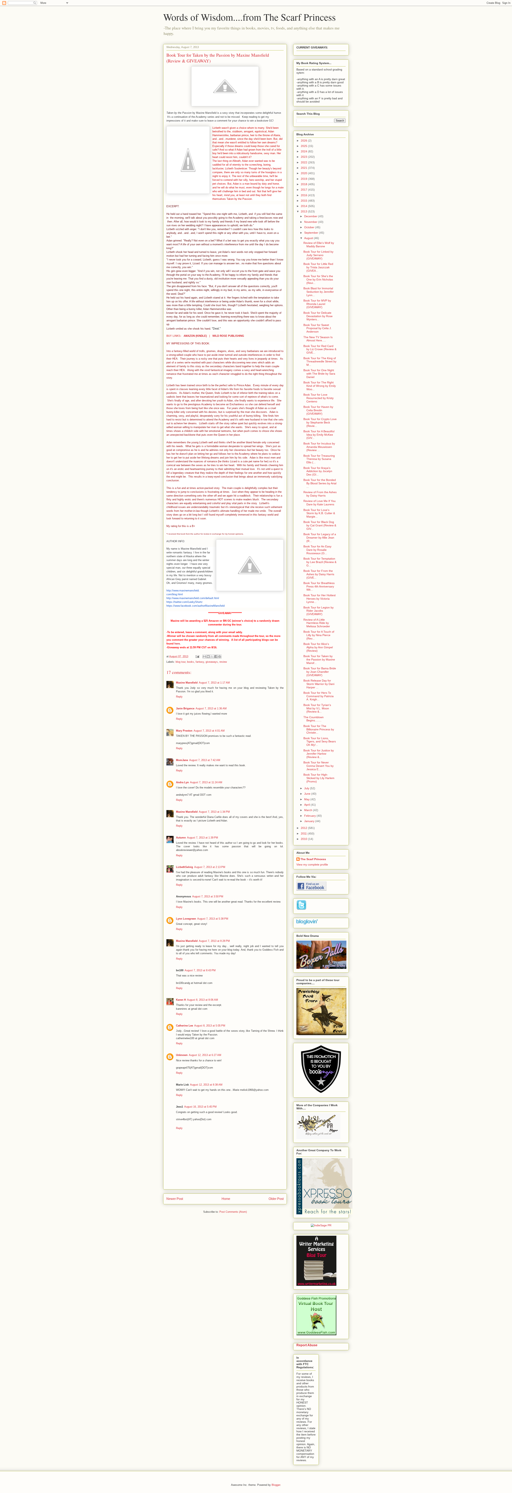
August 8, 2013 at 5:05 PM (209, 1025)
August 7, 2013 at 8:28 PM (214, 940)
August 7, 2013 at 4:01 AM (209, 730)
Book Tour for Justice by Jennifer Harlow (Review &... (318, 754)
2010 (304, 839)
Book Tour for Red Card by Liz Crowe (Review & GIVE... (319, 349)
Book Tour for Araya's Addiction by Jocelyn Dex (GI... (317, 471)
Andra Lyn (182, 782)
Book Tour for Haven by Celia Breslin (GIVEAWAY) (318, 410)
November (311, 221)
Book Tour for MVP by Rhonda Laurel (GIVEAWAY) (317, 304)
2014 (304, 206)
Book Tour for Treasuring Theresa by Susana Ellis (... (319, 459)
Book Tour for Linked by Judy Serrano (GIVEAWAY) (318, 255)
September (311, 232)
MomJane (182, 760)
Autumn (181, 837)
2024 (304, 151)
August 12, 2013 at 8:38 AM (206, 1084)
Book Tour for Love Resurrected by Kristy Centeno (318, 398)
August (309, 238)
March (308, 810)
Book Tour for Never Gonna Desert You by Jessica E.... (318, 766)
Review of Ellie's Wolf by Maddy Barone (318, 244)
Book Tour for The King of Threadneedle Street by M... (319, 362)
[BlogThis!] (208, 657)
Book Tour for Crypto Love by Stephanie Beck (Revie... (320, 422)
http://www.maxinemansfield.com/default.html (192, 598)
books (190, 661)
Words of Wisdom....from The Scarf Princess (249, 16)
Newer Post (174, 1198)
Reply (179, 696)
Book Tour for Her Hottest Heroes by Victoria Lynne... (319, 599)
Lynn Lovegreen (186, 918)
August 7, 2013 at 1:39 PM (202, 837)
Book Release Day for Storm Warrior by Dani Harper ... (318, 684)
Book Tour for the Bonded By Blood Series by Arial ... (319, 483)
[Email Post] (197, 656)
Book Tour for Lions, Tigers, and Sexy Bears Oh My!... (319, 742)
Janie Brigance (185, 708)
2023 (304, 156)
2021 (304, 167)
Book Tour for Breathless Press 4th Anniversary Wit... (319, 586)
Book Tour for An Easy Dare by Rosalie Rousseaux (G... (317, 550)
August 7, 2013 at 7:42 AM (204, 760)
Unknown (182, 1055)
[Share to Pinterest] (220, 657)
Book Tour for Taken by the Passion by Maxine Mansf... (319, 660)
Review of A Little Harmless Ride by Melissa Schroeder (316, 623)
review (223, 661)
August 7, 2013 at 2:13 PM (209, 867)
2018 (304, 184)
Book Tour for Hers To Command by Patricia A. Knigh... (318, 696)
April (307, 804)
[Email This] (204, 657)
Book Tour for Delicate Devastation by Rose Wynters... (318, 316)
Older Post (276, 1198)
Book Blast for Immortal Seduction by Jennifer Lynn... (318, 292)
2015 (304, 200)
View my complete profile (312, 864)
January (309, 821)
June (307, 793)
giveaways (212, 661)
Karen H (181, 999)
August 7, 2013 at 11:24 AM (206, 782)
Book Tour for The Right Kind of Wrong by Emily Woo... (319, 386)
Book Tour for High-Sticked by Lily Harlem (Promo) (318, 778)
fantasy (200, 661)
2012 (304, 827)
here (177, 643)
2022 (304, 162)
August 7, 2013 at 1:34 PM (214, 811)
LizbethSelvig (184, 867)
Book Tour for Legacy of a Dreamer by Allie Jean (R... (319, 538)
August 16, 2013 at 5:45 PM (200, 1106)
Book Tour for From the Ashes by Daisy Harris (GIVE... (318, 574)
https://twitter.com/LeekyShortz (184, 601)
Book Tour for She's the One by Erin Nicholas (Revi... (318, 279)
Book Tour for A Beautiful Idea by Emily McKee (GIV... (318, 435)
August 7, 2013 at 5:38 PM (212, 918)
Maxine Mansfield (187, 682)
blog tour (180, 661)
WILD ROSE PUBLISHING (228, 335)
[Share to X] (212, 657)
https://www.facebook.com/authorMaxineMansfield (195, 605)
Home (226, 1198)
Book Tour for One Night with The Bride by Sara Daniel (319, 374)
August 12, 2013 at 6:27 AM (205, 1055)
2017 (304, 189)
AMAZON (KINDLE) (195, 335)
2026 (304, 140)
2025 (304, 146)
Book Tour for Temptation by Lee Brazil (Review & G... (319, 562)
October (309, 227)
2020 (304, 173)
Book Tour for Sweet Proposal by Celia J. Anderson (317, 328)
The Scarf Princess (313, 859)
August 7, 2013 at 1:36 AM (211, 708)
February (310, 815)
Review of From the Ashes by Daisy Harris (320, 494)
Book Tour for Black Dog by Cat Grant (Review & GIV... (319, 525)
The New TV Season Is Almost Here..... (318, 339)
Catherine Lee (184, 1025)
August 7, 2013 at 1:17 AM (214, 682)
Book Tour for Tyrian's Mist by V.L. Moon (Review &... (317, 708)
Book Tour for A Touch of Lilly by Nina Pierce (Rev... (318, 635)
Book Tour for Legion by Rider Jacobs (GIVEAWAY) (318, 611)
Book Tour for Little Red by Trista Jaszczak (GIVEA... (318, 267)
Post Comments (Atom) (233, 1211)
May (307, 799)
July (307, 788)
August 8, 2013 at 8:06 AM (202, 999)
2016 (304, 195)
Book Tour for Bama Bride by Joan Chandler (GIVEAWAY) (319, 672)
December (311, 216)
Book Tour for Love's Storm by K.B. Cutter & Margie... (319, 513)
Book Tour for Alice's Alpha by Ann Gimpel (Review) (318, 647)
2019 (304, 178)
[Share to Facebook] (216, 657)
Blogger (276, 1484)
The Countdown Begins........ (313, 719)
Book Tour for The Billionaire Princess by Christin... (318, 729)
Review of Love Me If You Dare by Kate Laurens (319, 502)
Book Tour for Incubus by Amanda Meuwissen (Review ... (319, 447)
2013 (304, 211)
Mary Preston (184, 730)
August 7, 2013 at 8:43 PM (200, 970)
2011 (304, 833)
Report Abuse (306, 1345)
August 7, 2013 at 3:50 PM (207, 896)
